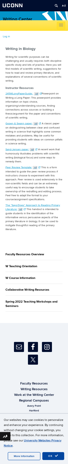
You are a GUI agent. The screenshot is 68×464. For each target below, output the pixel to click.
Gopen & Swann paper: (21, 123)
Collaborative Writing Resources (27, 290)
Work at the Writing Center (34, 395)
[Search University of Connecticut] (56, 6)
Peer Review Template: (21, 167)
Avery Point (34, 405)
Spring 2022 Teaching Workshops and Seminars (31, 304)
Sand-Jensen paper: (19, 149)
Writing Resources (34, 389)
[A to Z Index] (64, 6)
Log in (6, 36)
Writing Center (17, 19)
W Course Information (20, 278)
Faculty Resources (34, 383)
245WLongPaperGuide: (21, 93)
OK (51, 456)
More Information (24, 456)
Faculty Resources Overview (24, 254)
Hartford (34, 410)
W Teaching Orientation (21, 266)
